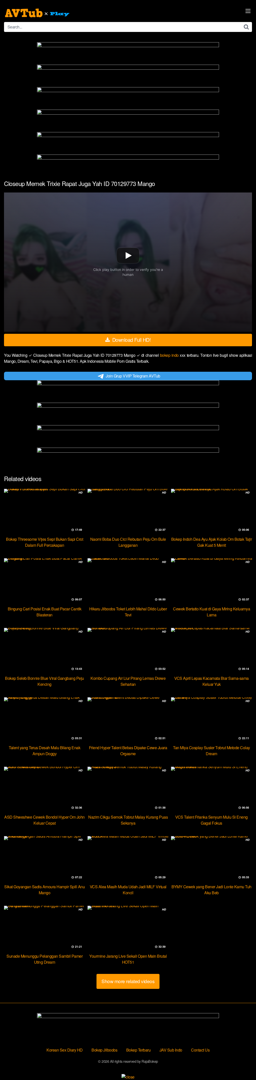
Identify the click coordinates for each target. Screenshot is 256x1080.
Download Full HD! (131, 339)
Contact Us (200, 1050)
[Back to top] (242, 1064)
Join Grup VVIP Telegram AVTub (133, 376)
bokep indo (170, 355)
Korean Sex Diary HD (64, 1050)
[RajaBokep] (38, 13)
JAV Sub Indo (171, 1050)
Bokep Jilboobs (104, 1050)
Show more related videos (128, 981)
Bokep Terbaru (138, 1050)
